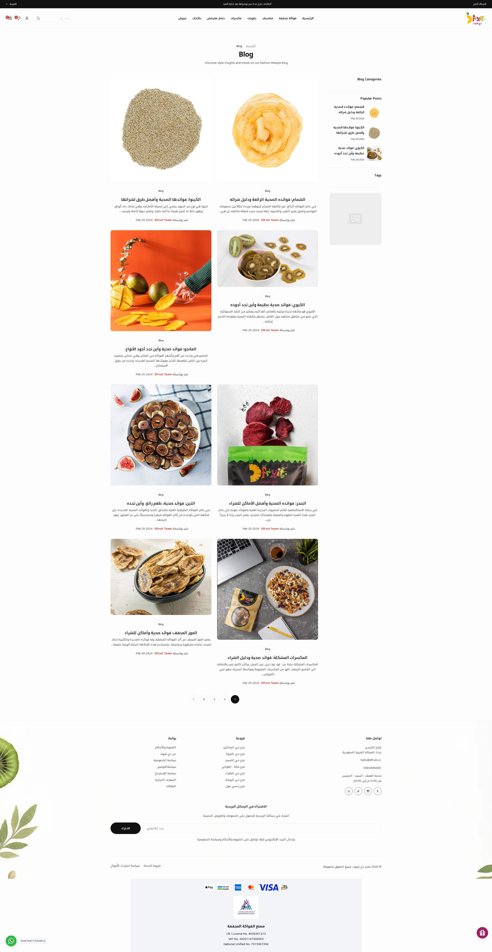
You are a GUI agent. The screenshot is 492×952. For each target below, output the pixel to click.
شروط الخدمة (152, 865)
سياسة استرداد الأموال (125, 865)
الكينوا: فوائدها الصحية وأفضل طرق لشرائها (161, 199)
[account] (27, 18)
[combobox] (52, 18)
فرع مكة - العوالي (233, 766)
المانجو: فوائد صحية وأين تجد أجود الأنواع (160, 348)
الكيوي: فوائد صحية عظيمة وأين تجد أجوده (267, 304)
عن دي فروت (168, 754)
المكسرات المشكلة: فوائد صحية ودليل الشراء (268, 657)
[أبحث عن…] (38, 18)
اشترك (125, 828)
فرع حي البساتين (234, 747)
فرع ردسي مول (235, 786)
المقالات (171, 786)
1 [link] (235, 699)
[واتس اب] (349, 791)
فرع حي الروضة (235, 780)
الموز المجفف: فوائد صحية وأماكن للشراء (161, 632)
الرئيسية (251, 46)
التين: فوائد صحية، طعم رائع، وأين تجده (161, 503)
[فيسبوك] (377, 791)
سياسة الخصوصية (165, 760)
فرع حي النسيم (235, 760)
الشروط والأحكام (165, 747)
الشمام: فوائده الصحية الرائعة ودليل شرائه (268, 199)
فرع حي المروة (235, 754)
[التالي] (193, 699)
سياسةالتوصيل (166, 766)
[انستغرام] (368, 791)
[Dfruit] (475, 18)
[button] (202, 3)
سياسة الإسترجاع (165, 773)
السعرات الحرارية (165, 780)
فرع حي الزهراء (235, 773)
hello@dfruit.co (371, 760)
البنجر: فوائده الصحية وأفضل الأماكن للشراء (267, 503)
